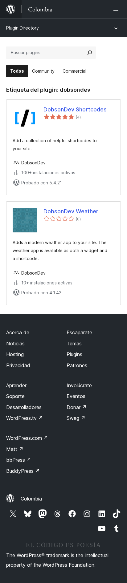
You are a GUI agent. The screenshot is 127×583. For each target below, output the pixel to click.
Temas (74, 343)
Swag (76, 418)
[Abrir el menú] (117, 9)
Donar (77, 407)
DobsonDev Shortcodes (75, 109)
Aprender (16, 385)
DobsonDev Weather (70, 211)
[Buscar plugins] (90, 52)
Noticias (15, 343)
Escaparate (79, 332)
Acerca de (17, 332)
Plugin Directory (22, 27)
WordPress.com (27, 438)
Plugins (74, 354)
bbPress (18, 460)
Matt (14, 449)
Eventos (76, 396)
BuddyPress (23, 471)
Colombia (31, 499)
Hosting (15, 354)
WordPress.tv (24, 418)
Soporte (15, 396)
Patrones (77, 365)
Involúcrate (79, 385)
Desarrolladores (24, 407)
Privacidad (18, 365)
